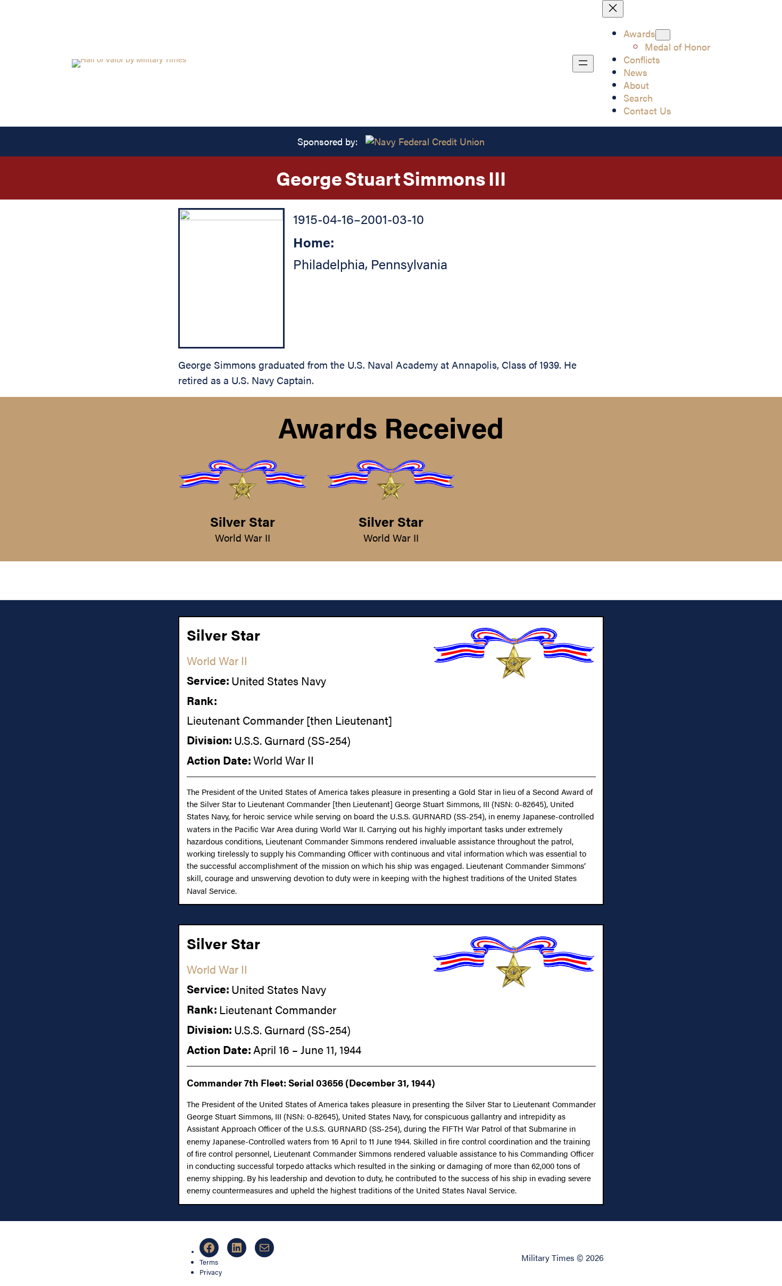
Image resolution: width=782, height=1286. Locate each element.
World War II (242, 537)
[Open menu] (583, 63)
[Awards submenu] (662, 34)
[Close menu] (612, 9)
